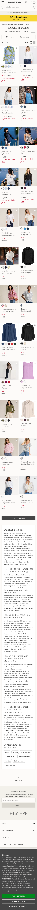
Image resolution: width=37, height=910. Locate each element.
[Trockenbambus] (6, 305)
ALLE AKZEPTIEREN (18, 896)
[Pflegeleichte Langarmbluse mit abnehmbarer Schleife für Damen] (9, 485)
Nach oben (18, 780)
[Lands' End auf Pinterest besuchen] (24, 814)
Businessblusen (19, 761)
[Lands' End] (14, 2)
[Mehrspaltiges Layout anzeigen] (30, 42)
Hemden (8, 761)
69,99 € (5, 157)
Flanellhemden (10, 765)
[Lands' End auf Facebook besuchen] (20, 814)
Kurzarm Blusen (10, 756)
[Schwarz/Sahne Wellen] (28, 147)
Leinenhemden (26, 752)
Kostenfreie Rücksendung (18, 12)
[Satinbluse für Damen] (28, 409)
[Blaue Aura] (6, 188)
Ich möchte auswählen (18, 907)
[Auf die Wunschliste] (16, 47)
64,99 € (5, 198)
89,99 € (24, 197)
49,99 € (24, 156)
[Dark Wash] (25, 106)
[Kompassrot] (11, 344)
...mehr (33, 32)
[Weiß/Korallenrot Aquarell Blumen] (3, 305)
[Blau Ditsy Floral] (22, 458)
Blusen (27, 24)
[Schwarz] (22, 188)
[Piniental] (14, 344)
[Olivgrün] (3, 420)
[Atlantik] (3, 344)
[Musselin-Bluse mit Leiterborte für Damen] (9, 256)
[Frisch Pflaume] (25, 420)
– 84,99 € (26, 75)
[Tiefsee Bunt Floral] (28, 228)
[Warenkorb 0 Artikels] (34, 2)
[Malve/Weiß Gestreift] (3, 458)
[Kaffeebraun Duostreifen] (6, 66)
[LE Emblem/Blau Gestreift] (9, 66)
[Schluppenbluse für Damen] (9, 370)
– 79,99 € (7, 116)
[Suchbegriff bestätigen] (33, 7)
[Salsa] (9, 382)
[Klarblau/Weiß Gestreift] (6, 229)
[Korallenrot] (25, 147)
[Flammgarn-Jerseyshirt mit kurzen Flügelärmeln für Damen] (28, 217)
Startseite (4, 24)
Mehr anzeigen (18, 518)
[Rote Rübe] (6, 382)
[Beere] (25, 188)
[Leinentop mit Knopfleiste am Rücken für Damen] (28, 370)
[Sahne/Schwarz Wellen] (22, 147)
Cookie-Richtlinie (7, 877)
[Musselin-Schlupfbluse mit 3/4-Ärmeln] (9, 177)
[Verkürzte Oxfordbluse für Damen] (9, 95)
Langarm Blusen (24, 756)
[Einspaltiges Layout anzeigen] (34, 42)
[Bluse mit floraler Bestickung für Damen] (28, 256)
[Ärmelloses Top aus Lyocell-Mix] (28, 95)
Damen (10, 24)
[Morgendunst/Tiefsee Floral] (6, 107)
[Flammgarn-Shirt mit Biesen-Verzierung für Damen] (9, 409)
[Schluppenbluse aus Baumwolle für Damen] (9, 447)
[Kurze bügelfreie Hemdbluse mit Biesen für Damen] (28, 55)
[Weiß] (11, 66)
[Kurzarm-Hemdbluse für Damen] (28, 294)
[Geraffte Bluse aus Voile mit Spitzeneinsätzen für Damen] (28, 332)
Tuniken (15, 752)
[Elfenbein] (22, 228)
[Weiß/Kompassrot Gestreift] (9, 107)
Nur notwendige (18, 901)
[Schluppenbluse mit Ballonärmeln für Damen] (28, 485)
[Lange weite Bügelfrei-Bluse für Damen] (9, 55)
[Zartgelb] (9, 267)
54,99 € (24, 116)
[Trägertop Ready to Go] (28, 136)
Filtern (10, 37)
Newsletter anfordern (18, 791)
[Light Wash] (22, 106)
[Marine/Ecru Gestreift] (22, 305)
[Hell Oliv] (28, 420)
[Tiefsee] (25, 66)
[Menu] (3, 2)
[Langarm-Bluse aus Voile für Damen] (9, 294)
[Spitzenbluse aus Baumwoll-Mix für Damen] (28, 177)
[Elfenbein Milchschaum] (22, 420)
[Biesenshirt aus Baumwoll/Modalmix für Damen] (9, 332)
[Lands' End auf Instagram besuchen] (12, 814)
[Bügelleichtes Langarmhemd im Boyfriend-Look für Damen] (9, 217)
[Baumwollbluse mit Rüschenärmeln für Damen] (28, 447)
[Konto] (26, 2)
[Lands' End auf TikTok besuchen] (16, 814)
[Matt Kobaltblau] (25, 228)
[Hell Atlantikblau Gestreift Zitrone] (3, 66)
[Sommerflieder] (22, 381)
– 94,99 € (7, 76)
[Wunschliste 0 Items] (30, 2)
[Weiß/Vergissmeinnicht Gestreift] (11, 107)
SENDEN (18, 805)
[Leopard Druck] (3, 382)
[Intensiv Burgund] (9, 344)
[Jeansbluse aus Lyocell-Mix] (9, 136)
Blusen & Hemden (19, 24)
